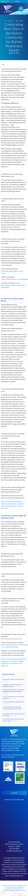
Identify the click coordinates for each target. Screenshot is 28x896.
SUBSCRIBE (14, 793)
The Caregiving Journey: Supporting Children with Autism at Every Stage (13, 708)
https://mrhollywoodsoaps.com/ (11, 639)
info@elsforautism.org (14, 851)
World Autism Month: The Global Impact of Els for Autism (14, 714)
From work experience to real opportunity (14, 702)
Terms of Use (6, 885)
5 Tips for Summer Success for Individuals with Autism (13, 697)
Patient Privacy (20, 890)
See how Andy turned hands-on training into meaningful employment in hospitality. (14, 691)
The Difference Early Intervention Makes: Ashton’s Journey (13, 719)
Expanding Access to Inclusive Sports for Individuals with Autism (13, 685)
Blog (3, 64)
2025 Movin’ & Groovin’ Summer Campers (14, 680)
